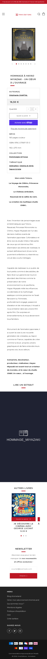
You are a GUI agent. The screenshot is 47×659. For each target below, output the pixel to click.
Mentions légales (14, 607)
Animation (14, 166)
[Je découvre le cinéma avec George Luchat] (24, 505)
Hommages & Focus (18, 157)
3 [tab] (25, 535)
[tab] (16, 63)
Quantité (13, 109)
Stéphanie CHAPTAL (18, 95)
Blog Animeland (14, 596)
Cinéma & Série (26, 166)
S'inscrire (22, 576)
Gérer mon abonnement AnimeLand (23, 600)
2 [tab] (23, 535)
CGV (9, 615)
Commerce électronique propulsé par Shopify (23, 653)
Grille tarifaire (12, 619)
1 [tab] (21, 535)
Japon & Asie (15, 169)
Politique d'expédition (16, 611)
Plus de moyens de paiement (23, 129)
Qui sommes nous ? (15, 604)
